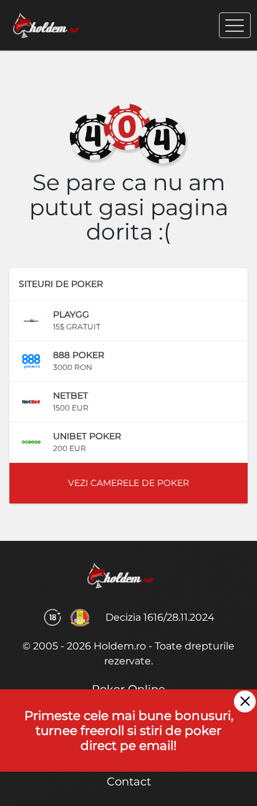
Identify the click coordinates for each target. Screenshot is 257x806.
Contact (129, 782)
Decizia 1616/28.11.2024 (160, 617)
